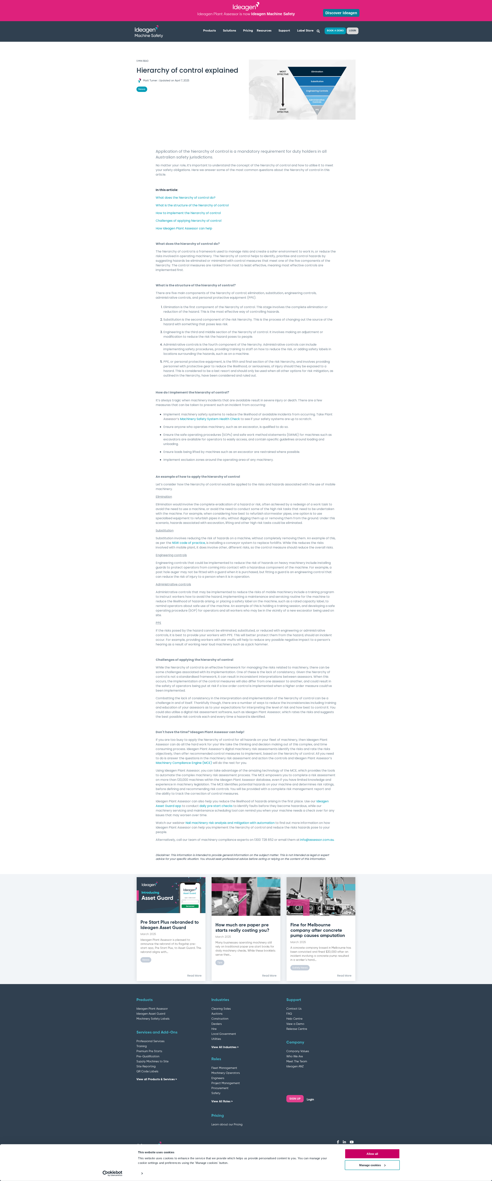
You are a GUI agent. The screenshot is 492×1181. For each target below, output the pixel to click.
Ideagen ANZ (295, 1066)
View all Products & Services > (156, 1079)
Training (141, 1046)
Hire (214, 1029)
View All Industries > (225, 1047)
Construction (219, 1018)
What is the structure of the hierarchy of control (192, 205)
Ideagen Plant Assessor (152, 1008)
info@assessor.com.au (317, 840)
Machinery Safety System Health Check (210, 419)
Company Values (297, 1051)
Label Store (305, 30)
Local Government (223, 1034)
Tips (219, 962)
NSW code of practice (188, 543)
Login (310, 1099)
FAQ (289, 1013)
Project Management (225, 1083)
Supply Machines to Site (152, 1061)
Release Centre (296, 1029)
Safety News (300, 967)
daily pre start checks (216, 806)
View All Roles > (222, 1101)
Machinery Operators (225, 1073)
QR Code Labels (147, 1071)
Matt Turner (150, 80)
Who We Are (294, 1056)
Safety (215, 1093)
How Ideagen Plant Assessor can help (184, 228)
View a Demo (295, 1024)
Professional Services (150, 1041)
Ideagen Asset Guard (150, 1013)
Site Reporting (146, 1066)
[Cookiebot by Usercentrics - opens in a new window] (112, 1173)
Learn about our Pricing (227, 1124)
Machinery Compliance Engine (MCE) (184, 763)
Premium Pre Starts (149, 1051)
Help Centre (294, 1018)
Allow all (372, 1153)
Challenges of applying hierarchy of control (188, 220)
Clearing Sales (221, 1008)
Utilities (216, 1039)
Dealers (216, 1024)
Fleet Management (224, 1068)
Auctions (217, 1013)
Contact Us (294, 1008)
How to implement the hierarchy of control (188, 213)
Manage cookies (370, 1165)
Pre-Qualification (147, 1056)
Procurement (220, 1088)
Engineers (217, 1078)
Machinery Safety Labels (153, 1018)
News (141, 89)
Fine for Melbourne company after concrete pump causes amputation (317, 930)
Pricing (248, 30)
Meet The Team (296, 1061)
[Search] (318, 31)
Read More (194, 975)
